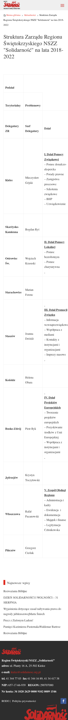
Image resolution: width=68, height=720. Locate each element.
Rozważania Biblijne (15, 591)
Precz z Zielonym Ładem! (18, 620)
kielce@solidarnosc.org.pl (26, 672)
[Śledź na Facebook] (63, 701)
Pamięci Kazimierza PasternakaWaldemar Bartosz (31, 626)
